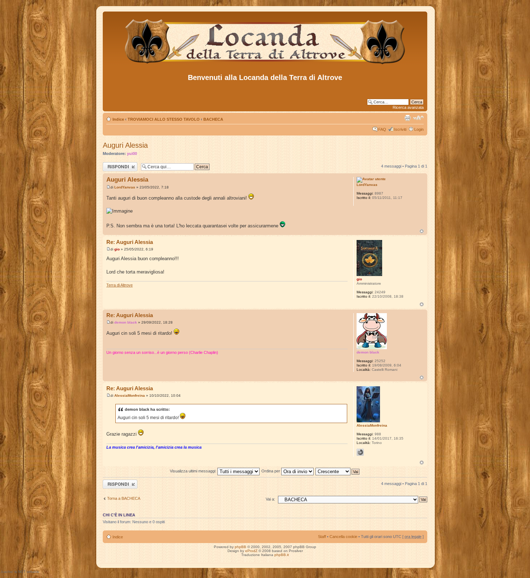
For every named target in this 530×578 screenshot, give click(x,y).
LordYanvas (124, 187)
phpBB (240, 547)
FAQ (382, 129)
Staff (322, 536)
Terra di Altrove (119, 285)
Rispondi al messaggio (112, 166)
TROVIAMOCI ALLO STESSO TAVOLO (164, 119)
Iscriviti (400, 129)
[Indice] (265, 64)
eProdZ (251, 551)
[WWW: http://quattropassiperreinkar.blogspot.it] (360, 452)
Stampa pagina (407, 118)
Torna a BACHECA (123, 498)
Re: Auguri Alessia (129, 242)
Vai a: (270, 499)
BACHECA (213, 119)
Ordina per (271, 471)
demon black (125, 322)
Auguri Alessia (125, 145)
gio (117, 249)
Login (419, 129)
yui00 (132, 153)
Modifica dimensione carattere (418, 118)
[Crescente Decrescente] (337, 471)
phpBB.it (281, 555)
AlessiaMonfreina (129, 395)
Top (422, 231)
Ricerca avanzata (408, 107)
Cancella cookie (343, 536)
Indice (118, 119)
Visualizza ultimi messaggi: (193, 471)
